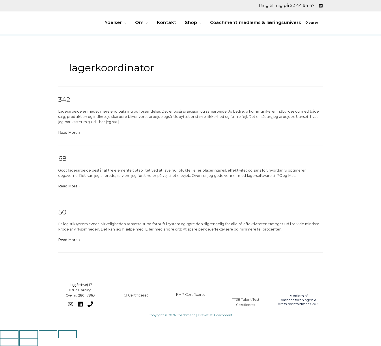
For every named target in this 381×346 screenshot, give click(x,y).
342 (64, 99)
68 (62, 158)
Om (139, 22)
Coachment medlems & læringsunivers (255, 22)
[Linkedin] (321, 6)
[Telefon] (90, 304)
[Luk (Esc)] (67, 334)
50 (62, 212)
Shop (191, 22)
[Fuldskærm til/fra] (28, 334)
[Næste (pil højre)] (28, 342)
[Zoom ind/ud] (9, 334)
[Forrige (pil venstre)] (9, 342)
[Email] (70, 304)
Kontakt (166, 22)
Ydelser (113, 22)
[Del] (48, 334)
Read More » (69, 132)
